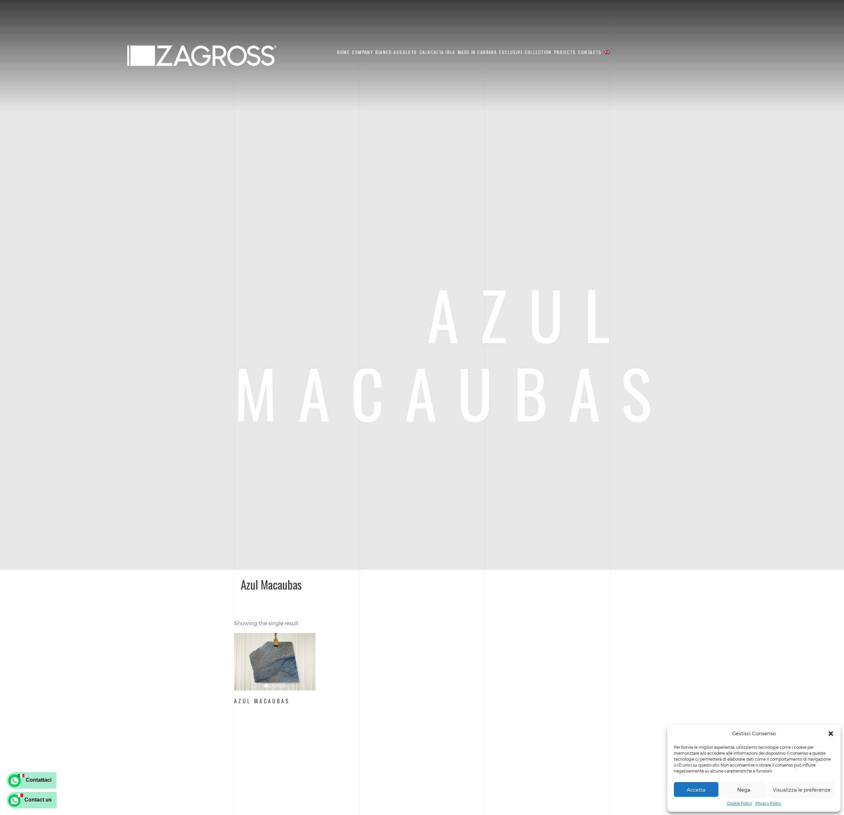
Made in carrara (477, 51)
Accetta (696, 790)
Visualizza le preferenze (801, 790)
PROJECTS (565, 51)
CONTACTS (589, 51)
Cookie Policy (739, 803)
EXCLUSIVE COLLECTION (525, 51)
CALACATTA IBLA (437, 51)
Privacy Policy (768, 803)
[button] (831, 733)
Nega (743, 790)
